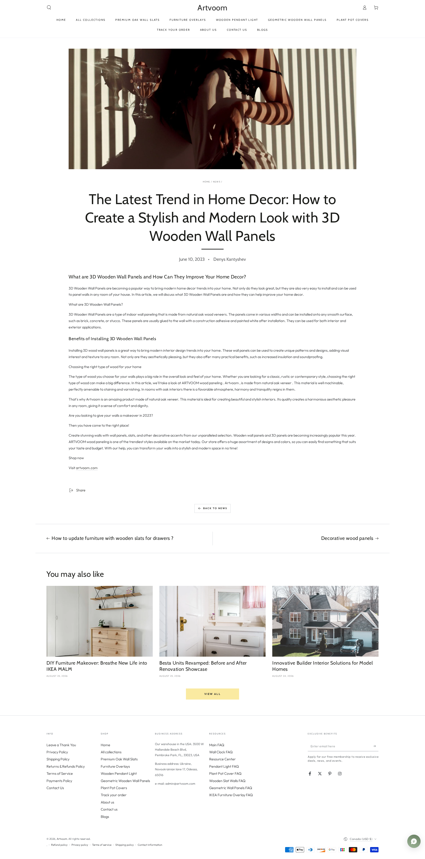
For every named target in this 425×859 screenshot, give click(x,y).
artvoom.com (87, 468)
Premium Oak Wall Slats (119, 759)
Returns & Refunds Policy (65, 766)
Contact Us (55, 788)
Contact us (109, 809)
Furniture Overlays (115, 766)
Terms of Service (59, 773)
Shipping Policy (58, 759)
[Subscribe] (376, 746)
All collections (111, 752)
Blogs (105, 816)
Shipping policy (124, 844)
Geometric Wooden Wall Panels (125, 780)
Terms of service (101, 844)
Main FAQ (216, 745)
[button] (49, 7)
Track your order (114, 795)
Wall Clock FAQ (221, 752)
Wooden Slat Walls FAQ (227, 780)
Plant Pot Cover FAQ (225, 773)
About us (107, 802)
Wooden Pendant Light (119, 773)
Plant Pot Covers (114, 788)
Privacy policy (79, 844)
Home (206, 181)
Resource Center (222, 759)
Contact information (150, 844)
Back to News (215, 508)
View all (212, 694)
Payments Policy (59, 780)
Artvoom (62, 838)
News (216, 181)
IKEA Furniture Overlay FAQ (231, 795)
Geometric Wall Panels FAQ (230, 788)
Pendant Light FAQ (224, 766)
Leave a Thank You (61, 745)
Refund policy (59, 844)
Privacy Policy (57, 752)
